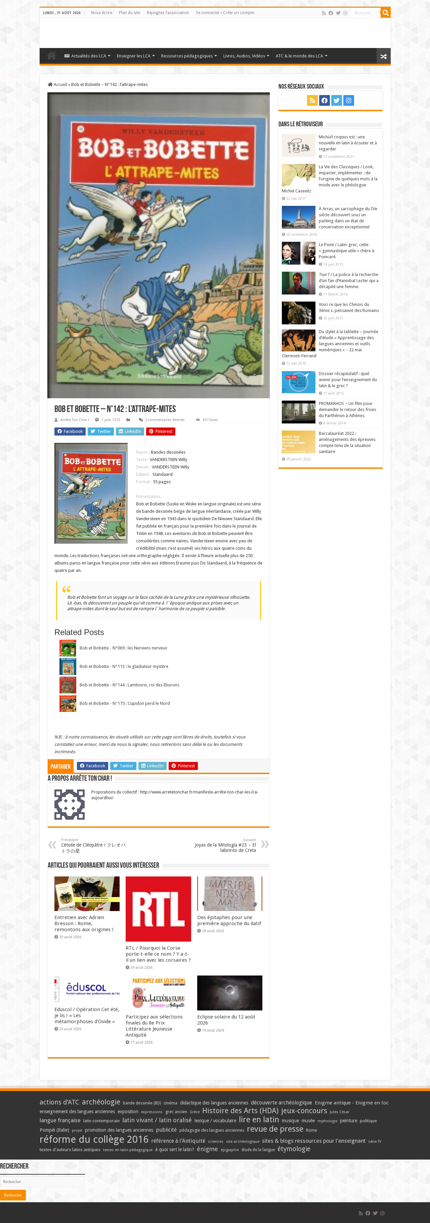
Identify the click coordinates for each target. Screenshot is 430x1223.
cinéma (170, 1102)
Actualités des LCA (88, 55)
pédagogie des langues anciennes (211, 1130)
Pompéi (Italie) (54, 1130)
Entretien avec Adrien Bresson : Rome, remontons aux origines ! (84, 923)
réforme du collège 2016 (94, 1139)
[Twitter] (338, 13)
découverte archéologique (281, 1102)
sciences (215, 1141)
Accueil (60, 84)
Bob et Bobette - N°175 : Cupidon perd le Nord (125, 703)
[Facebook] (331, 13)
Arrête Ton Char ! (74, 420)
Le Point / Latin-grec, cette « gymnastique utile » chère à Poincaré (346, 250)
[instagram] (345, 13)
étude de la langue (258, 1149)
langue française (60, 1120)
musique (290, 1120)
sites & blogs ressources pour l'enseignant (314, 1141)
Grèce (195, 1112)
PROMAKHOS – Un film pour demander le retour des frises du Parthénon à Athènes (347, 409)
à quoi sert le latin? (174, 1149)
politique (368, 1120)
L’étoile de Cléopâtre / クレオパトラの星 (93, 846)
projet (77, 1130)
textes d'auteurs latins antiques (70, 1149)
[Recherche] (386, 13)
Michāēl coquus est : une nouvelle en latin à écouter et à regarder (348, 142)
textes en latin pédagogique (128, 1150)
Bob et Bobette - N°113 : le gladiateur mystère (124, 666)
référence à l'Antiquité (178, 1141)
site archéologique (242, 1141)
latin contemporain (101, 1120)
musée (308, 1120)
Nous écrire (101, 12)
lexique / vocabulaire (215, 1120)
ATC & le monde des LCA (299, 55)
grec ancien (176, 1111)
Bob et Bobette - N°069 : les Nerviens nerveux (123, 647)
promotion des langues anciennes (119, 1130)
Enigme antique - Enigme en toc (352, 1103)
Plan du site (129, 12)
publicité (166, 1130)
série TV (374, 1141)
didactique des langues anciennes (214, 1102)
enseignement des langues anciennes (77, 1111)
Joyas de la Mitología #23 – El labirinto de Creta (225, 845)
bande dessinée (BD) (142, 1103)
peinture (348, 1120)
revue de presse (275, 1129)
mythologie (327, 1121)
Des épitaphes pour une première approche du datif (229, 920)
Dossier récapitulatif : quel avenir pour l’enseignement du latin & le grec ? (348, 379)
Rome (311, 1130)
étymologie (293, 1149)
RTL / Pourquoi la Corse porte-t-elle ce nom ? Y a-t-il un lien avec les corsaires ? (158, 954)
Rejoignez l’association (168, 12)
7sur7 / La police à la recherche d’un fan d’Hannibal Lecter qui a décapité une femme (349, 280)
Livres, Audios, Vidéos (244, 55)
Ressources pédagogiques (187, 55)
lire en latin (259, 1119)
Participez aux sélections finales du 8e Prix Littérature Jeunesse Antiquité (154, 1026)
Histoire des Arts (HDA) (240, 1110)
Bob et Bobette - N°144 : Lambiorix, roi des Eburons (129, 684)
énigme (207, 1148)
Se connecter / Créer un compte (225, 12)
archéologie (101, 1102)
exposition (128, 1111)
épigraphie (230, 1150)
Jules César (340, 1111)
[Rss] (324, 13)
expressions (152, 1112)
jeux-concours (304, 1110)
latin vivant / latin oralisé (157, 1120)
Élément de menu (51, 55)
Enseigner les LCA (133, 55)
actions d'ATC (59, 1102)
